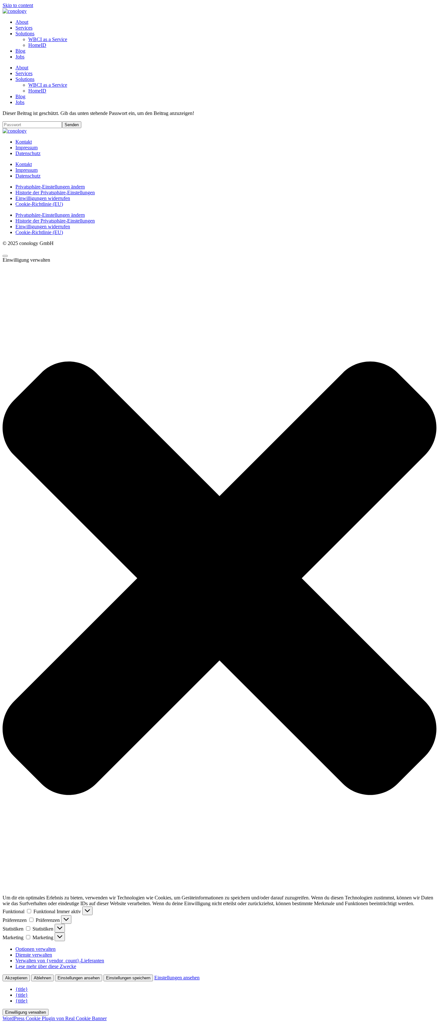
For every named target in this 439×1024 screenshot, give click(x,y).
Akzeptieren (16, 978)
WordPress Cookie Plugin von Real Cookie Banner (55, 1018)
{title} (21, 989)
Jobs (19, 56)
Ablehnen (42, 978)
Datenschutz (27, 153)
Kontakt (23, 141)
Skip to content (18, 5)
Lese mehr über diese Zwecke (45, 966)
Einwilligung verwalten (25, 1012)
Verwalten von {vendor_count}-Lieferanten (59, 960)
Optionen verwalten (35, 949)
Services (23, 28)
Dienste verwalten (33, 955)
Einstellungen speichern (128, 978)
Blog (20, 51)
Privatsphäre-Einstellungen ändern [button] (50, 186)
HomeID (37, 45)
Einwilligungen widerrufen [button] (42, 198)
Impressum (26, 147)
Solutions (24, 33)
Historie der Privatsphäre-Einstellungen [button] (55, 192)
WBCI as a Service (47, 39)
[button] (219, 579)
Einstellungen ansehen (79, 978)
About (21, 22)
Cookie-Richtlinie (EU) (39, 204)
